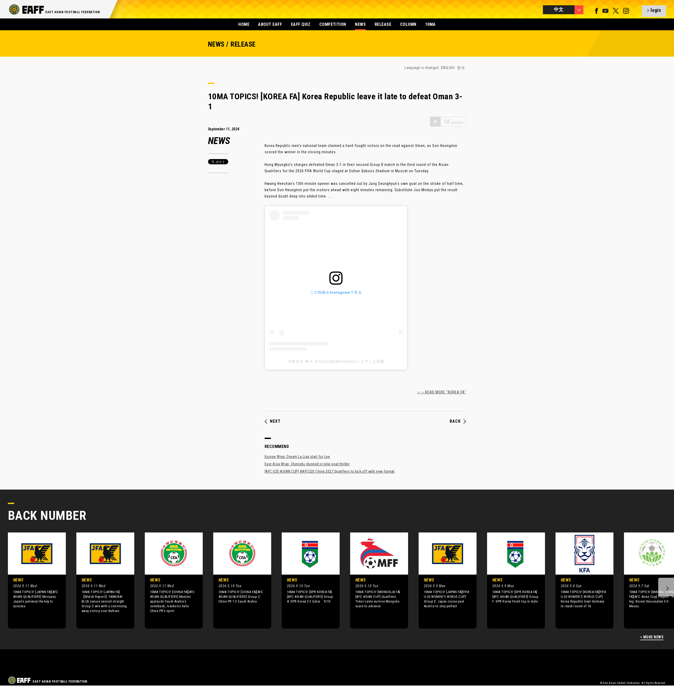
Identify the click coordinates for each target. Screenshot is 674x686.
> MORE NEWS (651, 637)
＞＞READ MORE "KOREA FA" (441, 392)
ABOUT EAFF (270, 24)
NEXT (275, 421)
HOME (243, 24)
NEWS (360, 24)
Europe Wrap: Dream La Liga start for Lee (297, 457)
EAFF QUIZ (300, 24)
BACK (455, 421)
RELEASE (383, 24)
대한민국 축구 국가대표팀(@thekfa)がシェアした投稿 (336, 361)
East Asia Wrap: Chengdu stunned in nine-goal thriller (307, 464)
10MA (430, 24)
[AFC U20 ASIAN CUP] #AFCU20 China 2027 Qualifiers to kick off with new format (330, 471)
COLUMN (408, 24)
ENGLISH (447, 68)
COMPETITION (332, 24)
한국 (461, 68)
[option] (33, 580)
